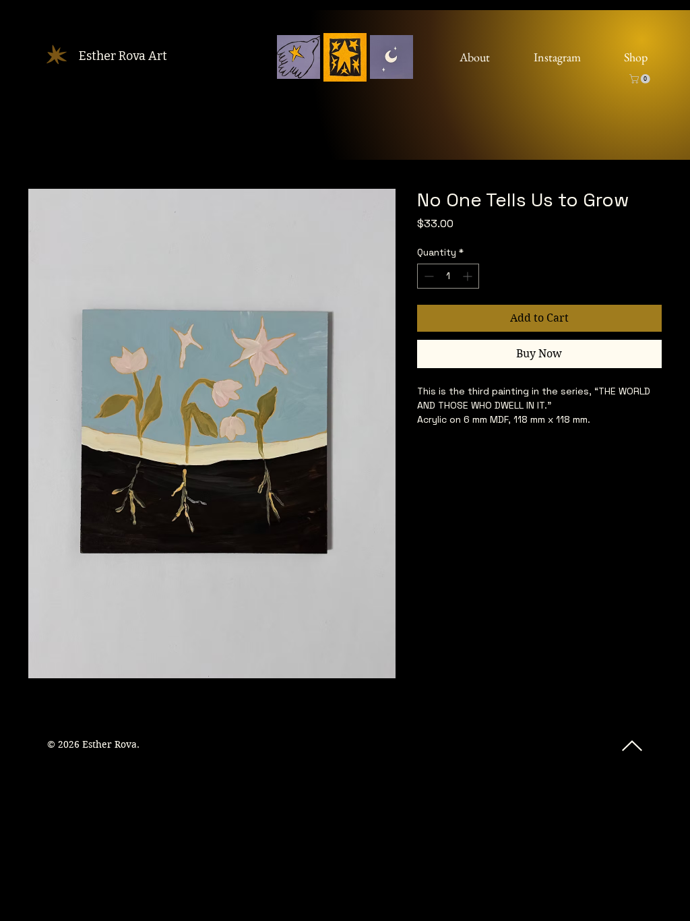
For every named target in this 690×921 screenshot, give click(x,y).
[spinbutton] (448, 276)
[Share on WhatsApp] (477, 456)
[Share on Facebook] (426, 456)
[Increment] (468, 276)
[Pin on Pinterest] (451, 456)
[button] (640, 79)
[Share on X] (503, 456)
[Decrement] (427, 276)
